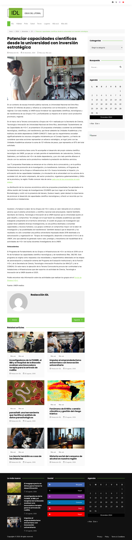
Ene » (97, 123)
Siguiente (77, 320)
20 (111, 104)
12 (106, 100)
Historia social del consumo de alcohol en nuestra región (66, 457)
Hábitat (19, 24)
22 (120, 104)
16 (92, 104)
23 (92, 108)
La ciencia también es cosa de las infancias (25, 457)
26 (106, 108)
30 (92, 113)
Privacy (99, 537)
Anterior (14, 320)
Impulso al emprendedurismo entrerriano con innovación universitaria (65, 363)
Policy (107, 537)
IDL (12, 24)
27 (111, 108)
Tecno (39, 24)
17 (97, 104)
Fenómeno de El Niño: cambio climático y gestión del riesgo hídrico (65, 411)
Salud (32, 24)
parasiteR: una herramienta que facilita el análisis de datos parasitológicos (24, 415)
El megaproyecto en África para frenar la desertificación (33, 485)
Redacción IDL (14, 53)
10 (97, 100)
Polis (26, 24)
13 (111, 100)
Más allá (64, 24)
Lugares (47, 24)
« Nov (92, 123)
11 (101, 100)
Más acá (55, 24)
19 (106, 104)
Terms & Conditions (118, 537)
